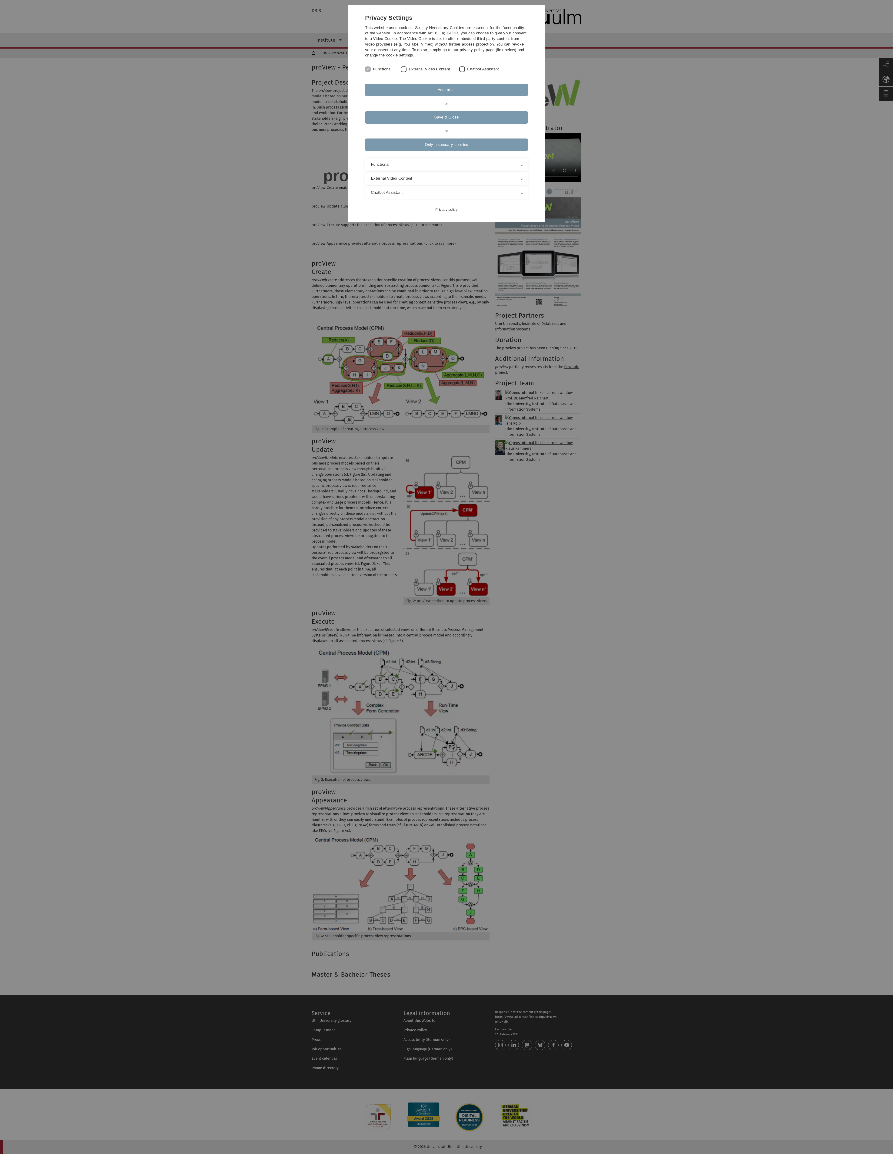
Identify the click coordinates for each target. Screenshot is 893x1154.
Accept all (447, 90)
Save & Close (446, 117)
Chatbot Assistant (483, 69)
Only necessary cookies (446, 144)
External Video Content (429, 69)
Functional (382, 69)
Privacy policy (446, 209)
